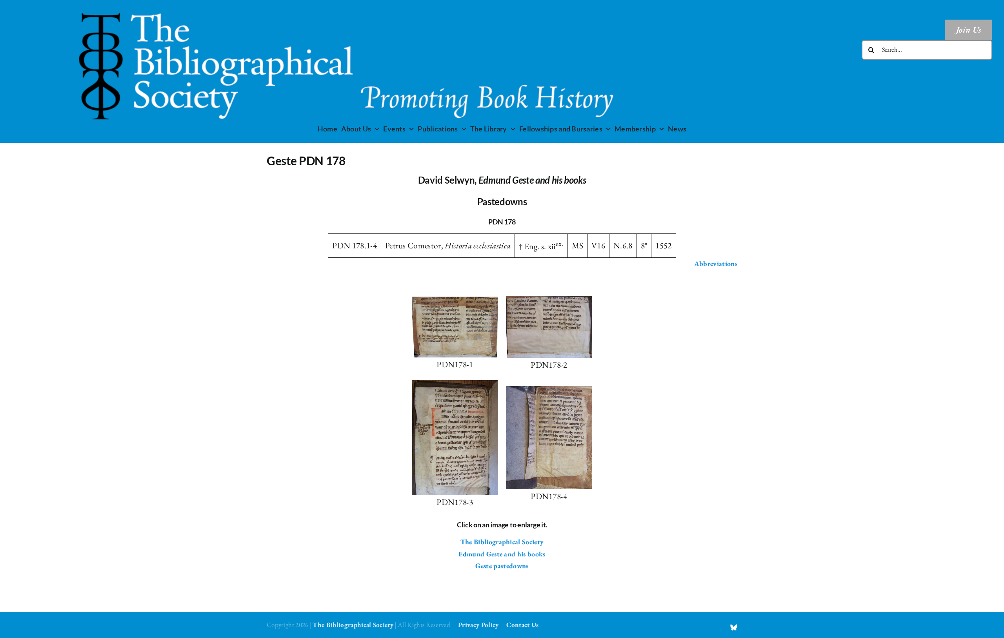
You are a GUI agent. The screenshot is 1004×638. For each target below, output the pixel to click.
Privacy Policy (478, 624)
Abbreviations (715, 263)
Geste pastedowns (501, 565)
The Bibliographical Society (502, 541)
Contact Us (522, 624)
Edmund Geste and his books (501, 553)
